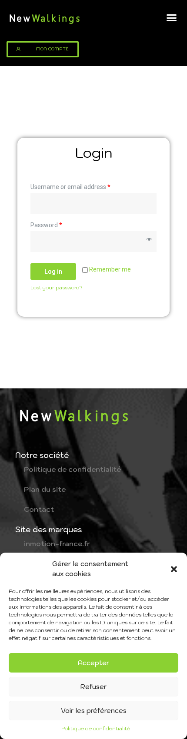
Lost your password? (56, 287)
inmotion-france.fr (57, 543)
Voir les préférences (94, 710)
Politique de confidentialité (95, 728)
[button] (174, 569)
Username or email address (70, 186)
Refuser (93, 687)
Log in (53, 271)
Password (46, 225)
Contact (39, 509)
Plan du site (45, 489)
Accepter (93, 663)
